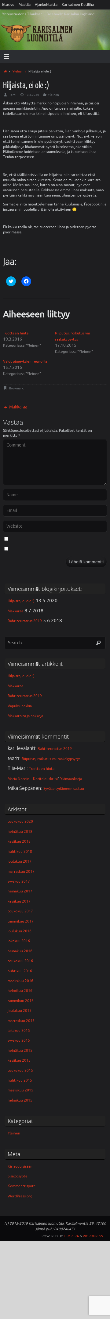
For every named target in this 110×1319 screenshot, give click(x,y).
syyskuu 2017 (19, 881)
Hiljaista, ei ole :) (21, 601)
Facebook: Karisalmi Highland (70, 14)
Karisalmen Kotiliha (78, 4)
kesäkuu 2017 (19, 901)
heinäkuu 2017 (20, 891)
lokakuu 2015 (19, 1030)
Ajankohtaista (46, 4)
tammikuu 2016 (21, 1000)
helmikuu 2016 (20, 990)
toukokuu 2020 (20, 821)
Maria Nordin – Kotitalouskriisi (33, 778)
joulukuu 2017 (19, 861)
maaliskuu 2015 (20, 1090)
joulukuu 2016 (19, 931)
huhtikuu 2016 (20, 971)
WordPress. (93, 1236)
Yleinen (18, 71)
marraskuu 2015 (21, 1020)
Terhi (12, 95)
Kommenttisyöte (22, 1186)
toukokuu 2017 (20, 911)
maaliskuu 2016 (20, 980)
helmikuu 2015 (20, 1100)
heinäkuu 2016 (20, 951)
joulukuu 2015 (19, 1010)
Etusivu (8, 4)
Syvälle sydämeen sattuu (63, 788)
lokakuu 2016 (19, 941)
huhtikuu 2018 (20, 851)
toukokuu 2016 (20, 960)
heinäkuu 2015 (20, 1050)
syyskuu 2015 (19, 1040)
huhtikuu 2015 (20, 1080)
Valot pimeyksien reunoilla (25, 361)
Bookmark (16, 388)
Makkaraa (17, 407)
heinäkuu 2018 (20, 831)
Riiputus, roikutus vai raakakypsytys (51, 758)
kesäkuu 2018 (19, 841)
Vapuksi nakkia (20, 706)
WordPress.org (20, 1196)
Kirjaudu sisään (20, 1166)
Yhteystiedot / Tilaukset (22, 14)
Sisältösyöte (18, 1176)
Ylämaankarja (71, 778)
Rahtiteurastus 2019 (25, 621)
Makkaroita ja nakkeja (25, 715)
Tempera (71, 1236)
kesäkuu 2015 (19, 1060)
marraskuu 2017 (21, 871)
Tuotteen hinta (15, 333)
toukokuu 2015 (20, 1070)
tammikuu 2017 (21, 921)
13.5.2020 (32, 95)
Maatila (25, 4)
